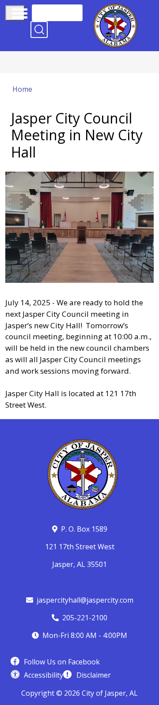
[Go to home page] (115, 8)
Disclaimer (93, 675)
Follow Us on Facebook (62, 662)
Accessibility (43, 675)
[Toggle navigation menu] (15, 13)
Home (22, 89)
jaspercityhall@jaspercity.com (85, 600)
